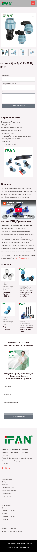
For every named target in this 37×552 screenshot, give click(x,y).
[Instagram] (6, 468)
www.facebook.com (22, 258)
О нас (4, 508)
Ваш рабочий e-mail (9, 84)
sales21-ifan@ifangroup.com (12, 531)
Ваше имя (5, 75)
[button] (33, 16)
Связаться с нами (8, 510)
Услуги (4, 513)
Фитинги (5, 485)
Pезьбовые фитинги (9, 490)
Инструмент (6, 496)
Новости (5, 519)
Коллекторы (6, 493)
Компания (7, 394)
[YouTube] (9, 468)
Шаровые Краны (8, 487)
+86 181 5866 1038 (9, 528)
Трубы (4, 482)
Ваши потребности (9, 92)
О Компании (6, 505)
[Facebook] (2, 468)
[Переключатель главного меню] (33, 3)
